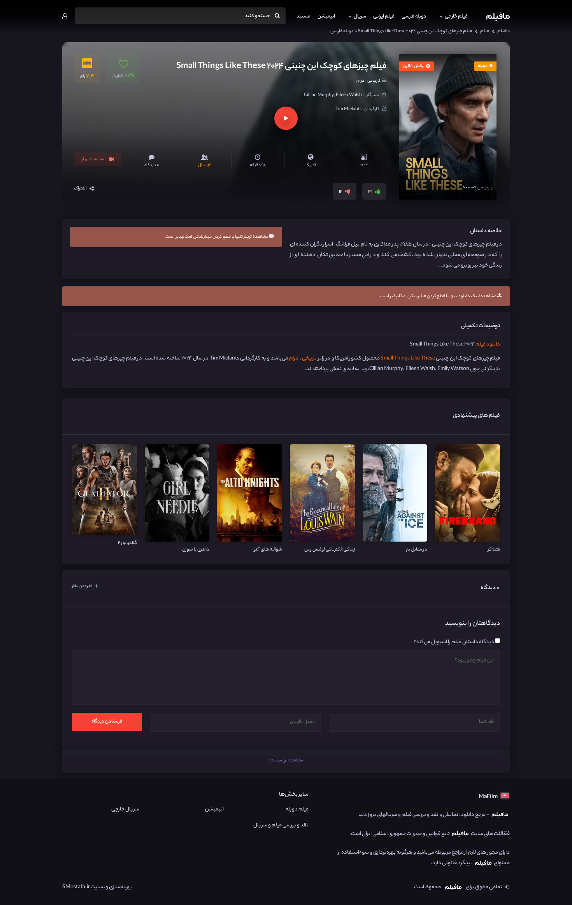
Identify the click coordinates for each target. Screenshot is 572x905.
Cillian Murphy (319, 95)
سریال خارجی (125, 809)
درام (360, 81)
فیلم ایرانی (384, 16)
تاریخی (373, 81)
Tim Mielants (348, 109)
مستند (304, 16)
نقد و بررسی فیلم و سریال (280, 825)
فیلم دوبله (297, 809)
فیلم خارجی (456, 16)
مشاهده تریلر (93, 159)
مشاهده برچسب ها (286, 760)
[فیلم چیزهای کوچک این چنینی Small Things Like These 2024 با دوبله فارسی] (448, 127)
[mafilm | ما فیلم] (498, 16)
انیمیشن (326, 16)
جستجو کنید (258, 16)
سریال (360, 16)
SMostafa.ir (76, 887)
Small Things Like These (408, 358)
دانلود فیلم (487, 344)
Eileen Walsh (349, 95)
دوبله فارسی (414, 16)
